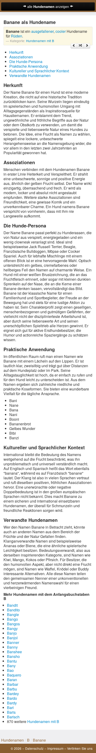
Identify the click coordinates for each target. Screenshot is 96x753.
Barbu (12, 689)
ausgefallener (42, 31)
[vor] (87, 45)
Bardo (12, 698)
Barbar (12, 684)
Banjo (12, 633)
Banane (39, 740)
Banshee (14, 651)
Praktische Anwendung (28, 66)
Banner (13, 642)
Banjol (12, 637)
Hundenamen (12, 740)
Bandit (12, 605)
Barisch (13, 717)
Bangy (12, 628)
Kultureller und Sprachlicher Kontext (39, 70)
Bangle (13, 614)
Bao (10, 670)
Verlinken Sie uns (80, 748)
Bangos (13, 623)
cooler (60, 31)
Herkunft (16, 52)
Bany (11, 665)
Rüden (16, 36)
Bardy (12, 703)
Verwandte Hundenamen (30, 75)
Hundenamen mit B (40, 40)
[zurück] (74, 45)
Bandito (13, 610)
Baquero (14, 675)
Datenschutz (34, 748)
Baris (11, 712)
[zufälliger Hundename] (80, 45)
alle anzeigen (48, 6)
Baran (12, 679)
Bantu (12, 661)
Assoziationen (21, 57)
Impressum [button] (55, 748)
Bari (10, 707)
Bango (12, 619)
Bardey (13, 693)
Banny (12, 647)
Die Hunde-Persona (25, 61)
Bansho (13, 656)
